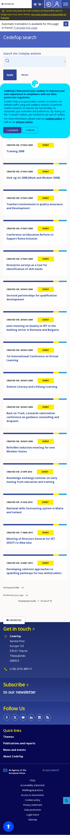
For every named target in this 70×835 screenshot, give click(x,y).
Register (57, 4)
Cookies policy (32, 799)
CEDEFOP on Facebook (7, 717)
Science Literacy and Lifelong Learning (32, 386)
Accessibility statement (33, 785)
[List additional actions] (41, 4)
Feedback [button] (66, 800)
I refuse (30, 130)
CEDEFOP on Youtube (23, 717)
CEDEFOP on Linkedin (31, 717)
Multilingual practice (32, 790)
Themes (8, 737)
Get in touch (17, 628)
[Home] (8, 4)
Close (65, 23)
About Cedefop (13, 756)
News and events (14, 750)
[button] (8, 826)
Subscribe (14, 684)
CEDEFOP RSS (47, 717)
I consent (12, 130)
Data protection (32, 809)
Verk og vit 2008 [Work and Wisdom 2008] (33, 178)
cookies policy (53, 118)
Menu (65, 4)
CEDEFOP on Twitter (15, 717)
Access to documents (32, 795)
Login (49, 4)
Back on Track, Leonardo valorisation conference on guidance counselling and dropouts (33, 417)
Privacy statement (32, 804)
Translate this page (25, 28)
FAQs (32, 780)
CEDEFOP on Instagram (39, 717)
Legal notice (32, 814)
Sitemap (32, 819)
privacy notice (24, 121)
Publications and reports (19, 743)
